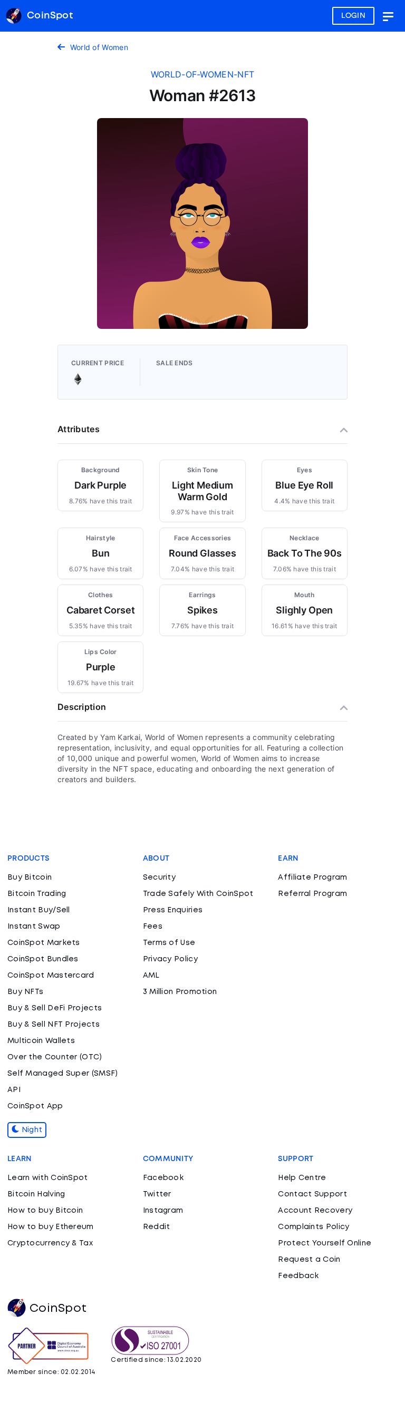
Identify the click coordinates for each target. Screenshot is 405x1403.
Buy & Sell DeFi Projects (54, 1008)
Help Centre (302, 1178)
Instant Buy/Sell (38, 910)
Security (159, 877)
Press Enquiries (173, 910)
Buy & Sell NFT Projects (53, 1024)
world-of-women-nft (202, 74)
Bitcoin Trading (36, 894)
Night (30, 1130)
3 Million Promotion (180, 992)
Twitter (157, 1194)
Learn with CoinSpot (47, 1178)
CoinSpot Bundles (43, 959)
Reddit (156, 1227)
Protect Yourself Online (324, 1243)
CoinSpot (58, 1308)
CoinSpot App (35, 1106)
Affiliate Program (312, 877)
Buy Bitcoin (29, 877)
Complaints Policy (313, 1227)
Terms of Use (169, 943)
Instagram (163, 1210)
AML (151, 975)
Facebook (163, 1178)
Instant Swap (34, 926)
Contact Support (312, 1194)
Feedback (298, 1276)
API (14, 1090)
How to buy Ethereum (50, 1227)
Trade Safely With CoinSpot (198, 894)
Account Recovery (315, 1210)
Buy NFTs (25, 992)
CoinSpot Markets (43, 943)
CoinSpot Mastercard (50, 975)
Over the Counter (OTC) (54, 1057)
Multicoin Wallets (41, 1041)
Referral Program (312, 894)
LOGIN (353, 16)
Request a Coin (309, 1259)
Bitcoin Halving (36, 1194)
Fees (152, 926)
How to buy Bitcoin (45, 1210)
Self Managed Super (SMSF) (62, 1073)
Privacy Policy (170, 959)
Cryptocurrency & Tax (50, 1243)
